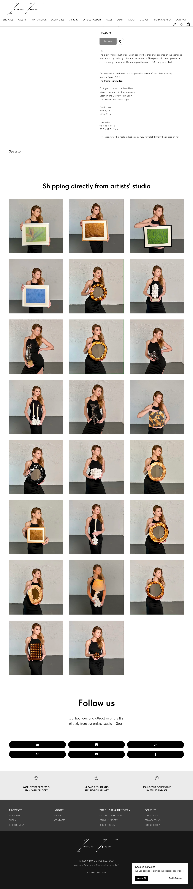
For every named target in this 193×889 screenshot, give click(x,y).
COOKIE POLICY (152, 825)
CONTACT (181, 20)
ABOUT (131, 20)
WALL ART (23, 20)
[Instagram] (96, 744)
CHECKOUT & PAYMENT (111, 815)
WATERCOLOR (39, 20)
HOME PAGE (15, 815)
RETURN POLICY (107, 825)
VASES (109, 20)
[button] (175, 24)
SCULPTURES (57, 20)
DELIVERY (145, 20)
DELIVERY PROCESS (109, 820)
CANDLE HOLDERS (91, 20)
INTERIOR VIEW (16, 825)
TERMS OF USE (152, 815)
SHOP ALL (8, 20)
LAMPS (120, 20)
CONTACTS (59, 820)
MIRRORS (73, 20)
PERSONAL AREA (162, 20)
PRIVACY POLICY (153, 820)
